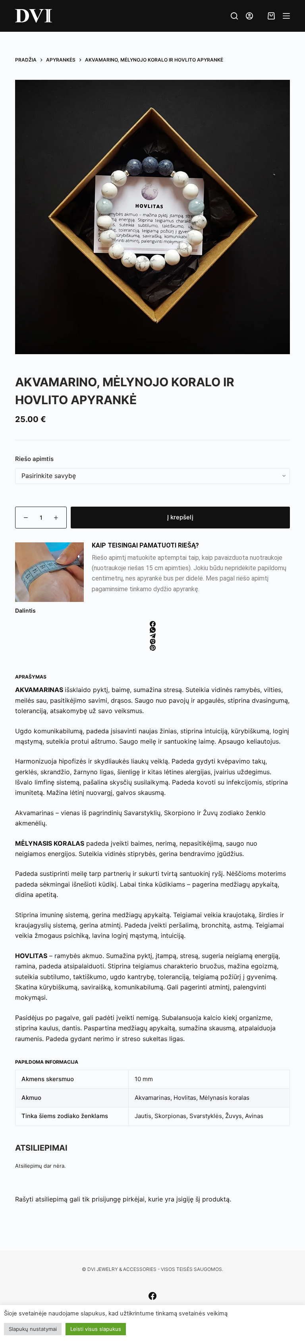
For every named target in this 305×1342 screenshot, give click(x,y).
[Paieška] (234, 15)
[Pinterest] (152, 648)
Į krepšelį (180, 517)
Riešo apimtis (34, 459)
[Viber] (152, 642)
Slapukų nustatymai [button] (33, 1329)
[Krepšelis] (267, 15)
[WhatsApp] (152, 630)
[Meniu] (286, 15)
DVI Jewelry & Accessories (121, 1269)
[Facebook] (152, 624)
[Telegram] (152, 636)
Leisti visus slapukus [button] (95, 1329)
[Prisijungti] (249, 15)
